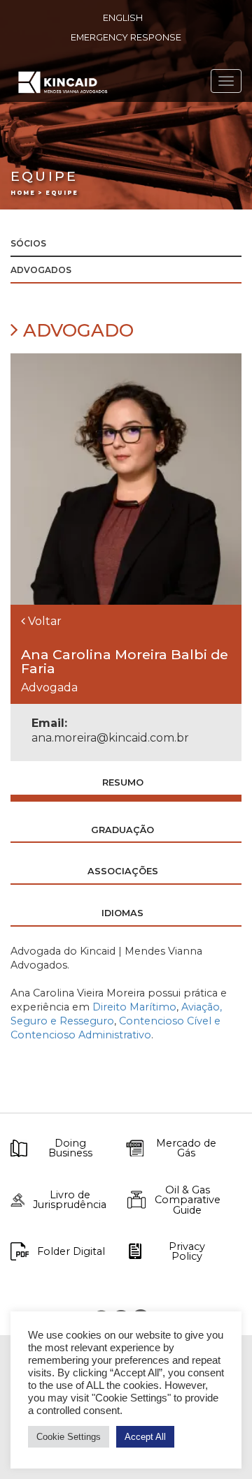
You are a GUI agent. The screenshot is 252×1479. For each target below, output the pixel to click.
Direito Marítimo (134, 1007)
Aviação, (201, 1007)
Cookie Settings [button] (68, 1437)
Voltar (43, 621)
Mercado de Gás (186, 1148)
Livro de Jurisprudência (69, 1200)
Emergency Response (126, 37)
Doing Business (70, 1148)
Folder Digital (71, 1251)
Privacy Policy (187, 1252)
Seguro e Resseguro (62, 1021)
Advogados (40, 270)
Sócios (28, 243)
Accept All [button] (145, 1437)
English (123, 18)
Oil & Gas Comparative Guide (187, 1200)
